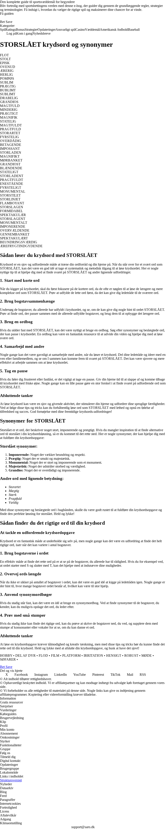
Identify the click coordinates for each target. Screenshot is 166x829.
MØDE (146, 655)
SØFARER (8, 659)
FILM (55, 655)
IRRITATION (93, 655)
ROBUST (131, 655)
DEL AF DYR (25, 655)
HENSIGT (113, 655)
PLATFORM (71, 655)
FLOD (43, 655)
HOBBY (6, 655)
